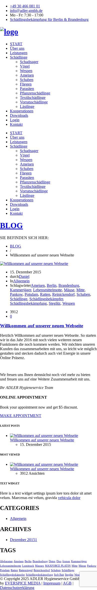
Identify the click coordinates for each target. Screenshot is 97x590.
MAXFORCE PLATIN (58, 565)
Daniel (24, 276)
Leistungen (18, 53)
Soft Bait (59, 574)
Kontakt (16, 124)
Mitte (80, 290)
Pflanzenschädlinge (35, 93)
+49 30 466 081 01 (25, 6)
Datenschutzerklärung (17, 588)
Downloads (19, 115)
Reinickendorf (63, 294)
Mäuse (69, 290)
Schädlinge (18, 57)
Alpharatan (6, 561)
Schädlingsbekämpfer (46, 299)
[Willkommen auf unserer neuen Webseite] (34, 263)
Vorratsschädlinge (34, 102)
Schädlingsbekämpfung (28, 303)
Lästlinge (27, 106)
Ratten (45, 294)
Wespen (26, 71)
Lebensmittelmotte (47, 290)
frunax (66, 561)
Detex (52, 561)
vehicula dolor (69, 498)
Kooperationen (21, 111)
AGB (67, 583)
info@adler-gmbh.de (26, 10)
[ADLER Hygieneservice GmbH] (9, 31)
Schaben (26, 80)
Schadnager (29, 62)
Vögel (25, 66)
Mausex (39, 565)
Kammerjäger (20, 290)
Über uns (17, 48)
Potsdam (31, 294)
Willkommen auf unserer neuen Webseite (41, 325)
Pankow (16, 294)
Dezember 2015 (23, 540)
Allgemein (21, 281)
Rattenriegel (26, 570)
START (16, 44)
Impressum (51, 583)
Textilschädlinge (33, 97)
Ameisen (27, 75)
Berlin (51, 285)
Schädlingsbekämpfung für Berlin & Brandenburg (49, 19)
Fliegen (26, 84)
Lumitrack (28, 565)
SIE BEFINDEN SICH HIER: (24, 238)
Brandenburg (68, 285)
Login (14, 120)
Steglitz (54, 303)
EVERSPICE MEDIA (23, 583)
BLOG (11, 225)
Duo (58, 561)
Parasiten (27, 88)
